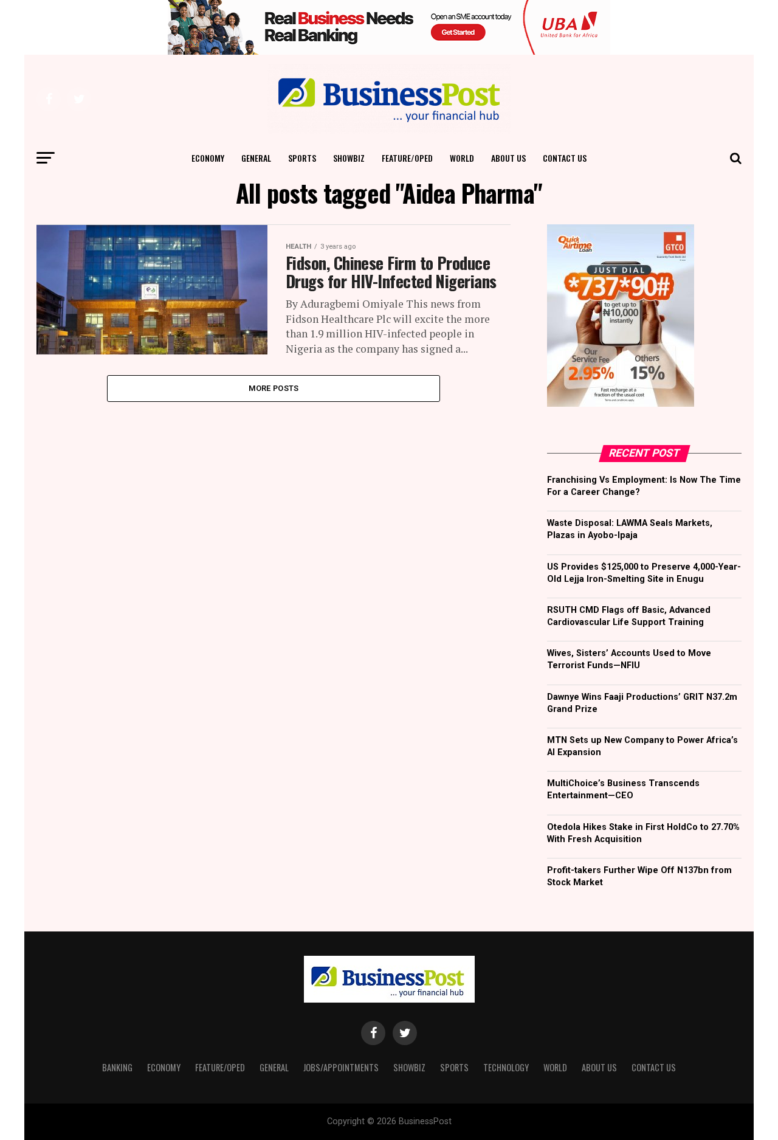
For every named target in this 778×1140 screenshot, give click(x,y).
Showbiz (349, 157)
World (462, 157)
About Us (508, 157)
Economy (207, 157)
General (256, 157)
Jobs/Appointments (341, 1067)
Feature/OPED (407, 157)
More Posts (274, 388)
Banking (117, 1067)
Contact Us (565, 157)
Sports (302, 157)
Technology (506, 1067)
